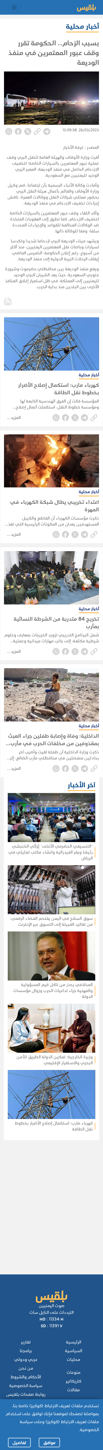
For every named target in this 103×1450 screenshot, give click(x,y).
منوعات (73, 1372)
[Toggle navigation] (14, 7)
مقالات (73, 1390)
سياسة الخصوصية (25, 1385)
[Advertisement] (50, 1200)
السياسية (73, 1351)
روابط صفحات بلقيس (26, 1394)
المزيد (16, 417)
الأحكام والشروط (25, 1377)
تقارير (26, 1342)
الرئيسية (73, 1342)
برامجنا (26, 1351)
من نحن (25, 1368)
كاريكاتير (73, 1381)
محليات (73, 1359)
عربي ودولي (26, 1359)
